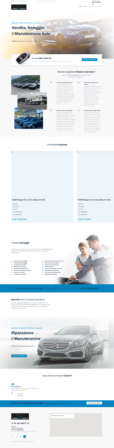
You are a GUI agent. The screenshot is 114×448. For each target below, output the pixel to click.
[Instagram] (12, 436)
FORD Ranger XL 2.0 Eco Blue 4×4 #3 (28, 200)
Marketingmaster (30, 441)
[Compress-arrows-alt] (24, 436)
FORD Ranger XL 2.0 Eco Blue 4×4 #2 (94, 200)
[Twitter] (20, 436)
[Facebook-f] (16, 436)
